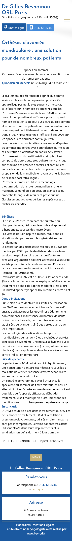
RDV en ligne (14, 27)
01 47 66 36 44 (40, 27)
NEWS (36, 457)
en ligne (38, 489)
